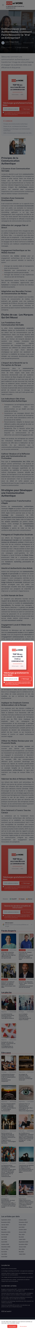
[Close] (31, 644)
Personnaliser (23, 1326)
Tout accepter (12, 1326)
